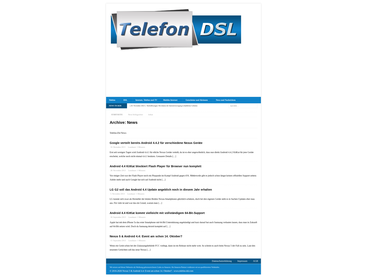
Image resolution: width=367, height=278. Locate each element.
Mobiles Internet (170, 100)
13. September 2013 (118, 240)
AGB (255, 261)
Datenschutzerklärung (222, 261)
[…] (174, 156)
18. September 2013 (118, 217)
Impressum (242, 261)
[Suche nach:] (243, 105)
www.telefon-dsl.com (183, 271)
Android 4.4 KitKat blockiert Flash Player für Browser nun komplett (155, 166)
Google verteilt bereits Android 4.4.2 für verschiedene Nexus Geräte (156, 142)
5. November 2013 (117, 194)
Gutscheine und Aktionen (197, 100)
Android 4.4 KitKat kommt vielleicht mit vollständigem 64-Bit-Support (157, 213)
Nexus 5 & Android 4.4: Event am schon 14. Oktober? (146, 236)
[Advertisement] (183, 75)
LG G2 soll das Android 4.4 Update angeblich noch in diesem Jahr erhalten (161, 189)
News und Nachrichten (226, 100)
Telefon (112, 100)
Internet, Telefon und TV (146, 100)
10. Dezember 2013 (117, 147)
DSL (125, 100)
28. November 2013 (118, 170)
